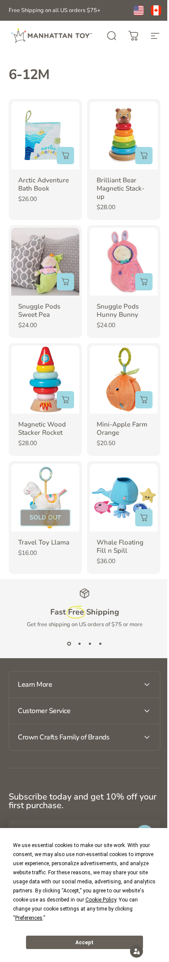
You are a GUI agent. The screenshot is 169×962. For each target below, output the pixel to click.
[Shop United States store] (138, 10)
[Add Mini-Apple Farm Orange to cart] (144, 399)
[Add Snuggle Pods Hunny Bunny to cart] (144, 281)
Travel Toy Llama (43, 542)
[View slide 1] (69, 644)
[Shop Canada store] (156, 10)
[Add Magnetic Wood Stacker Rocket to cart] (65, 399)
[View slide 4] (100, 644)
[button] (130, 951)
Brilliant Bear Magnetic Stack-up (120, 188)
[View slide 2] (79, 644)
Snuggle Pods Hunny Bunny (118, 310)
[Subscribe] (138, 820)
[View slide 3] (89, 644)
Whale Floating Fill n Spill (120, 546)
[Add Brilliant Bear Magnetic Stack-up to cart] (144, 155)
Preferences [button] (28, 918)
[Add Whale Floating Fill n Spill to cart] (144, 517)
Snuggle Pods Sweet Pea (39, 310)
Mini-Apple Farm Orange (122, 428)
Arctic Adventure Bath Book (43, 184)
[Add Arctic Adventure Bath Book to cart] (65, 155)
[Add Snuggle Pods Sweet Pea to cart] (65, 281)
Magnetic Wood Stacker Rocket (42, 428)
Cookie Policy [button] (100, 900)
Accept (84, 943)
